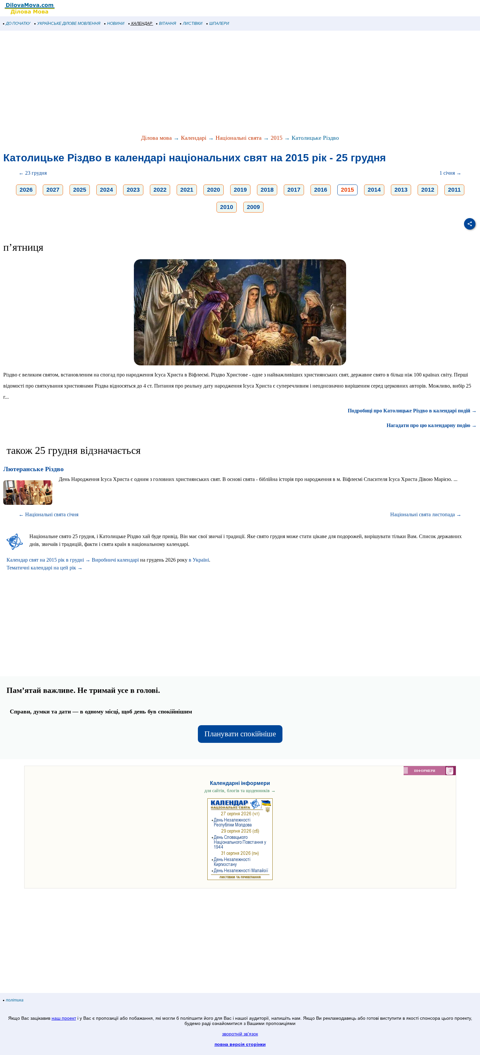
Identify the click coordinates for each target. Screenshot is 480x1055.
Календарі (193, 138)
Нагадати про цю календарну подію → (432, 425)
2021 (186, 189)
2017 (293, 189)
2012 (427, 189)
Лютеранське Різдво (33, 468)
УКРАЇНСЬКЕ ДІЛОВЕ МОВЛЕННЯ (68, 23)
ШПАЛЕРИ (219, 23)
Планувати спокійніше (240, 734)
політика (14, 1000)
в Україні (199, 560)
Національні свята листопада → (425, 514)
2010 (226, 207)
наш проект (64, 1018)
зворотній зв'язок (240, 1033)
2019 (240, 189)
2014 (374, 189)
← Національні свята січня (48, 514)
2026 (26, 189)
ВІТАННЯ (167, 23)
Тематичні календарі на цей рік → (45, 567)
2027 (52, 189)
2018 (267, 189)
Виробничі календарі (115, 560)
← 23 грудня (33, 173)
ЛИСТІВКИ (192, 23)
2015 (276, 138)
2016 (320, 189)
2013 (401, 189)
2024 (106, 189)
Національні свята (239, 138)
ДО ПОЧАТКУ (18, 23)
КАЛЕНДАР (141, 23)
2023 (133, 189)
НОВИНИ (115, 23)
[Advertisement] (196, 83)
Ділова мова (156, 138)
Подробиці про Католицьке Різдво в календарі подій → (412, 410)
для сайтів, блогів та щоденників (240, 790)
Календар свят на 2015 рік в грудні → (48, 560)
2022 (160, 189)
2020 (213, 189)
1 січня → (450, 173)
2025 (79, 189)
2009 (253, 207)
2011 (454, 189)
